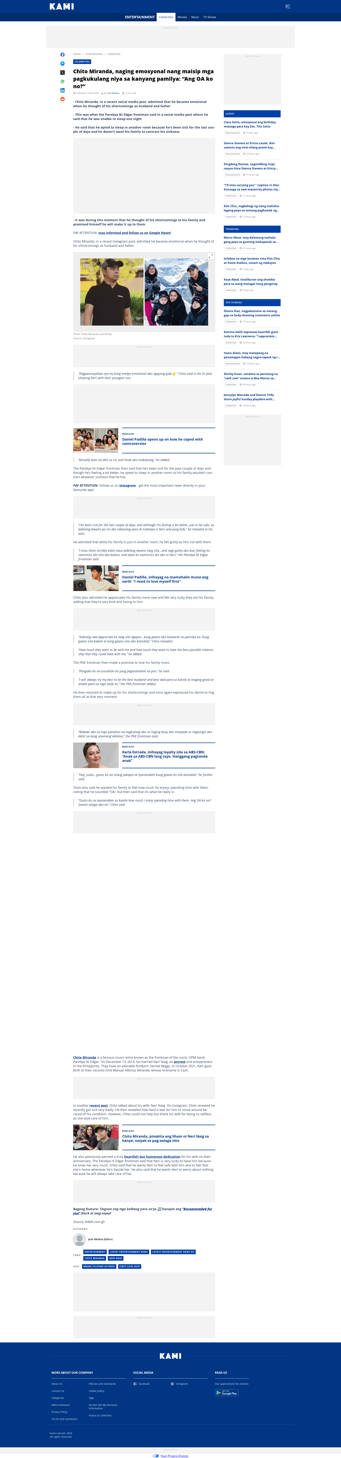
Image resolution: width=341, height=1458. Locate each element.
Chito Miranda (84, 1057)
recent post (99, 1105)
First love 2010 (130, 1266)
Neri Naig (115, 1258)
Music (195, 17)
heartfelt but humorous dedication (152, 1156)
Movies (182, 17)
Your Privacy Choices (174, 1456)
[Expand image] (211, 256)
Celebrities (166, 17)
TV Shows (209, 17)
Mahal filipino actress (99, 1266)
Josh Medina (113, 93)
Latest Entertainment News (129, 1251)
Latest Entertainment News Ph (173, 1251)
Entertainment (140, 17)
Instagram (127, 485)
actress (179, 1062)
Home (77, 54)
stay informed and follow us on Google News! (134, 233)
